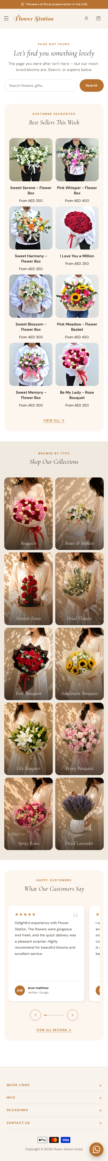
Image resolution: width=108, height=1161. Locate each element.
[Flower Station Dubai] (33, 18)
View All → (54, 420)
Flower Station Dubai (68, 1149)
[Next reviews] (72, 1015)
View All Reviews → (54, 1030)
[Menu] (9, 18)
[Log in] (86, 18)
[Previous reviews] (35, 1015)
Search (92, 85)
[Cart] (98, 18)
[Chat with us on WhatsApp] (96, 1149)
